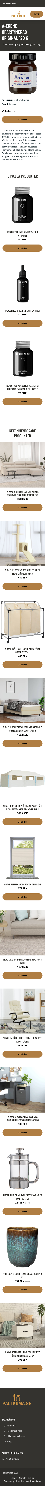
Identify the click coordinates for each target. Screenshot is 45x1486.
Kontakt (22, 1478)
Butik (37, 14)
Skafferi (17, 100)
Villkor (31, 1478)
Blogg (9, 1441)
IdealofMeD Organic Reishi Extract (22, 310)
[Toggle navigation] (5, 13)
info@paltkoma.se (9, 4)
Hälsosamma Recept (16, 1436)
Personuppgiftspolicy (14, 1481)
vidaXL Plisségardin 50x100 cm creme (22, 884)
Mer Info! (22, 119)
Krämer (25, 100)
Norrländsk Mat (14, 1430)
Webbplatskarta (33, 1481)
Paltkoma (11, 1425)
